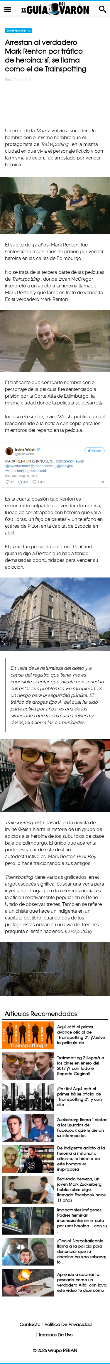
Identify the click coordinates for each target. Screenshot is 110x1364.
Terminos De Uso (55, 1334)
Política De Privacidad (68, 1324)
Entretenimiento (19, 30)
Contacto (30, 1324)
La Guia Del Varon (55, 8)
